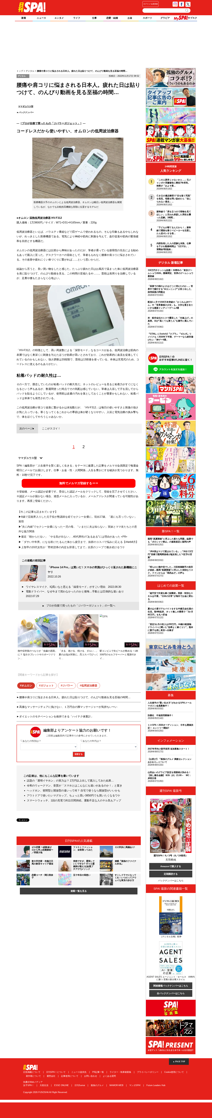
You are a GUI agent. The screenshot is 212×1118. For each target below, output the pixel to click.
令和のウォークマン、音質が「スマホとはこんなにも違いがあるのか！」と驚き (74, 785)
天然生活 (44, 1085)
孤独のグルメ (97, 1085)
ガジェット (47, 685)
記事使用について (70, 1076)
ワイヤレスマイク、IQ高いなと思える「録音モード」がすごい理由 (73, 586)
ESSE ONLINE (61, 1085)
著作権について (34, 1076)
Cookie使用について (174, 1072)
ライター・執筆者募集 (121, 1072)
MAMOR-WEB (116, 1085)
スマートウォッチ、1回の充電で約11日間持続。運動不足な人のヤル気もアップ (74, 800)
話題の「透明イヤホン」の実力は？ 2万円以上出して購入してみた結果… (70, 780)
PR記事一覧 (98, 1072)
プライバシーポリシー (148, 1072)
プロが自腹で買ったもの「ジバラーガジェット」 (51, 123)
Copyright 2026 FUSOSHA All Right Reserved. (45, 1092)
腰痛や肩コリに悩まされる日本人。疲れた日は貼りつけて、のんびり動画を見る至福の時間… (75, 697)
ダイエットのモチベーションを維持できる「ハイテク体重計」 (56, 716)
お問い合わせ (91, 1076)
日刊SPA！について (56, 1072)
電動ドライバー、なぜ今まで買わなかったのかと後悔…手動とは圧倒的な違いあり (76, 594)
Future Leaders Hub (155, 1085)
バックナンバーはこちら (171, 880)
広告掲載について (32, 1072)
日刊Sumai (80, 1085)
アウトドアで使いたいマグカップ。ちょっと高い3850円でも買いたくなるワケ (73, 795)
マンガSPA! (135, 1085)
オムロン (27, 685)
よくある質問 (109, 1076)
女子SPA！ (29, 1085)
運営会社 (51, 1076)
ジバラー (67, 685)
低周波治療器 (89, 685)
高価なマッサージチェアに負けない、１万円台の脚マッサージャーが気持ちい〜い (68, 706)
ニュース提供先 (79, 1072)
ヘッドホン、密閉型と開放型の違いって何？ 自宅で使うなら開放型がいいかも (73, 790)
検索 (187, 10)
